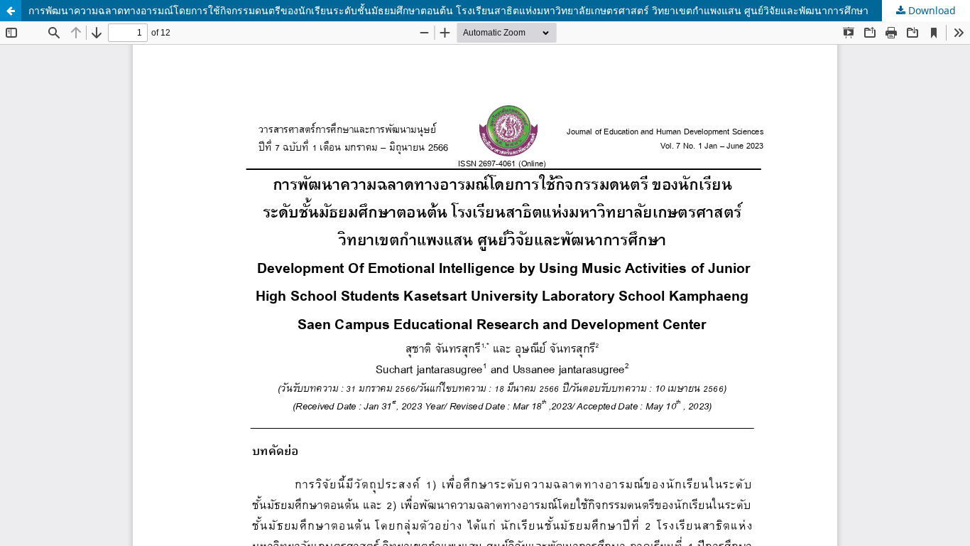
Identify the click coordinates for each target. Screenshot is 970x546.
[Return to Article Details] (10, 10)
